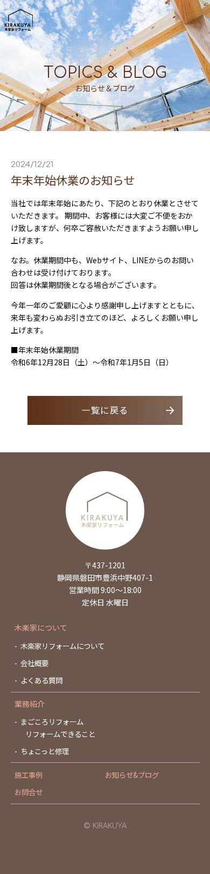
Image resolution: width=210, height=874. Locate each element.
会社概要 (34, 663)
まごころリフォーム (51, 721)
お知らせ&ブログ (132, 774)
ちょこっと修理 (44, 751)
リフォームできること (60, 733)
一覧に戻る (105, 409)
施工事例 (29, 774)
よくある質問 (41, 680)
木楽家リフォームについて (62, 645)
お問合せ (29, 791)
